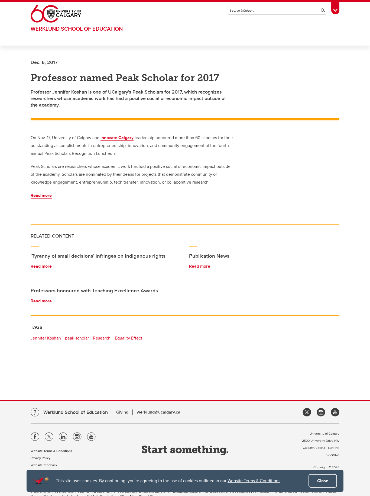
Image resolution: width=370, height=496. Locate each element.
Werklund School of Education (77, 29)
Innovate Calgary (117, 138)
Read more (41, 195)
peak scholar (77, 338)
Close (322, 481)
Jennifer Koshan (45, 338)
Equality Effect (128, 338)
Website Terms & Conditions (254, 481)
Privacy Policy (40, 458)
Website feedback (44, 465)
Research (102, 338)
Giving (122, 412)
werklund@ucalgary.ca (158, 412)
